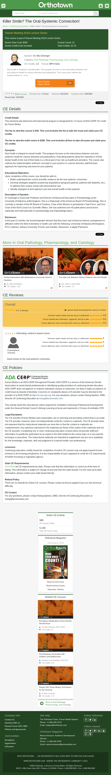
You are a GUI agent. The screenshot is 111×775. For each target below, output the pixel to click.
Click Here (10, 466)
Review (22, 94)
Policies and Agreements (15, 729)
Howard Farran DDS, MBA (16, 726)
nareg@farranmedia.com (51, 398)
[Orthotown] (55, 4)
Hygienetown (10, 743)
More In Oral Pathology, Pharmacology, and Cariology (48, 242)
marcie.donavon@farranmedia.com (61, 744)
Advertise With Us (12, 723)
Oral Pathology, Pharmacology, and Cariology (56, 60)
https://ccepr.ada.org (41, 395)
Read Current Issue (55, 582)
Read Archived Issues (55, 586)
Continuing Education (19, 26)
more (26, 75)
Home (5, 26)
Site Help (45, 715)
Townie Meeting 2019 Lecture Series (26, 32)
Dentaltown (9, 740)
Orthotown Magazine (55, 538)
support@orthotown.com (56, 725)
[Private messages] (107, 6)
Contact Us (9, 719)
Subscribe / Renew (56, 589)
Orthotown (9, 746)
